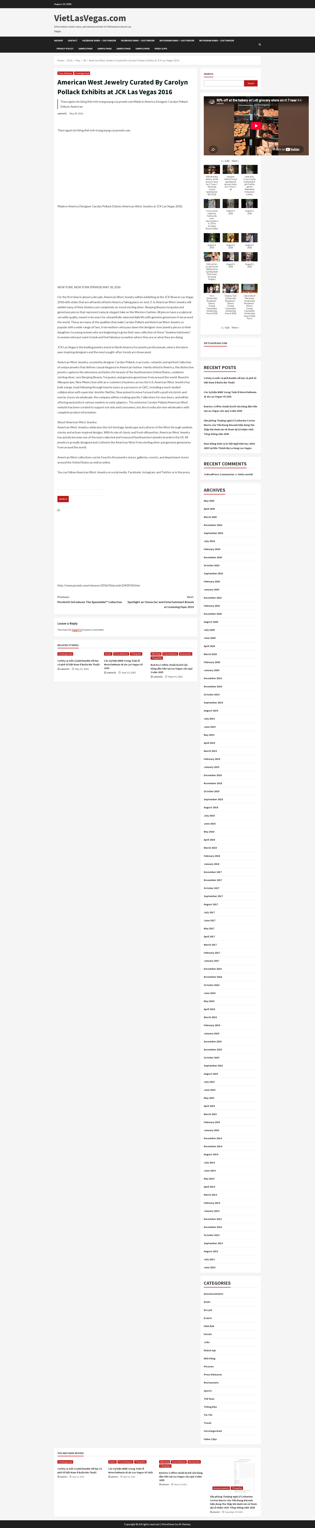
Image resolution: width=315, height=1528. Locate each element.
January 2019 (211, 767)
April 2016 (209, 1009)
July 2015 (209, 1081)
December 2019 (213, 678)
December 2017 (213, 872)
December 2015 (213, 1041)
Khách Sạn (210, 1350)
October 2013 (211, 1235)
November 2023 (213, 557)
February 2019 (212, 759)
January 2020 (211, 670)
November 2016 (213, 976)
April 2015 (209, 1106)
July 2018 (209, 815)
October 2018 (211, 791)
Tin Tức (208, 1414)
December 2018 (213, 775)
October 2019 (211, 694)
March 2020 (210, 654)
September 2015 (213, 1065)
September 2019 (213, 702)
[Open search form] (260, 44)
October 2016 (211, 985)
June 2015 (209, 1089)
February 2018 (212, 856)
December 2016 (213, 968)
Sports (208, 1390)
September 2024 (213, 533)
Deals (207, 1301)
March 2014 (210, 1194)
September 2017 (213, 896)
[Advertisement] (125, 171)
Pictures (209, 1366)
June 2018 (209, 823)
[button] (235, 160)
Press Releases (65, 73)
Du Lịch (208, 1310)
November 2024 (213, 525)
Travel (207, 1422)
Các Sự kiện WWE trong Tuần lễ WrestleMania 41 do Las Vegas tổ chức (123, 664)
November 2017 (213, 880)
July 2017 (209, 912)
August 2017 (211, 904)
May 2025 (209, 500)
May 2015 (209, 1097)
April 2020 (209, 646)
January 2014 (211, 1211)
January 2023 (211, 589)
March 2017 (210, 944)
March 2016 (210, 1017)
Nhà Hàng (156, 654)
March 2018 (210, 847)
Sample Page (85, 48)
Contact (72, 40)
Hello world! (245, 474)
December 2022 (213, 597)
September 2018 (213, 799)
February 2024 (212, 549)
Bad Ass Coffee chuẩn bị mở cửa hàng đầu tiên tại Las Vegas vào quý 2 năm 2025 (171, 668)
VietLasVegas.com (90, 18)
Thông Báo (136, 654)
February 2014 (212, 1202)
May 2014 (209, 1178)
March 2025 (210, 517)
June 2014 (209, 1170)
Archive (58, 40)
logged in (77, 629)
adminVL (62, 113)
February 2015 (212, 1122)
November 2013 (213, 1227)
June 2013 (209, 1267)
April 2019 (209, 742)
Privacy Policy (65, 48)
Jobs (207, 1342)
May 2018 (209, 831)
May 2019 (209, 734)
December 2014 (213, 1138)
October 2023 (211, 565)
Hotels (208, 1334)
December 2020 (213, 613)
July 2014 (209, 1162)
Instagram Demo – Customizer (176, 40)
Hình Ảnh (209, 1326)
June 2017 (209, 920)
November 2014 (213, 1146)
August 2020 (211, 621)
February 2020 (212, 662)
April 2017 (209, 936)
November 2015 (213, 1049)
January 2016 (211, 1033)
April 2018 (209, 839)
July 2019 (209, 718)
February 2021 (212, 605)
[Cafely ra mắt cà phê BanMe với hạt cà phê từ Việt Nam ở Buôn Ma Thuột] (79, 653)
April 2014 (209, 1186)
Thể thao (209, 1398)
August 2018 (211, 807)
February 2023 (212, 581)
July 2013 (209, 1259)
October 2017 (211, 888)
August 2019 (211, 710)
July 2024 (209, 541)
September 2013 (213, 1243)
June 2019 (209, 726)
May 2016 (209, 1001)
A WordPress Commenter (219, 474)
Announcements (213, 1293)
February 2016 (212, 1025)
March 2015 (210, 1114)
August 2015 (211, 1073)
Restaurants (185, 654)
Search (208, 73)
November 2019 (213, 686)
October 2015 (211, 1057)
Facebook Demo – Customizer (99, 40)
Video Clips (161, 48)
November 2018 (213, 783)
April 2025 (209, 508)
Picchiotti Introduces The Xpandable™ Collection (89, 599)
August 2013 (211, 1251)
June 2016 (209, 993)
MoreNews (168, 1524)
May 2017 (209, 928)
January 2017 (211, 960)
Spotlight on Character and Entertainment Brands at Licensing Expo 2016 (160, 602)
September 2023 (213, 573)
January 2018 (211, 864)
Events (108, 654)
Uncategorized (82, 73)
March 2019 (210, 751)
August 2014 (211, 1154)
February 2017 (212, 952)
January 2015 (211, 1130)
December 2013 (213, 1219)
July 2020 (209, 629)
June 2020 (209, 637)
